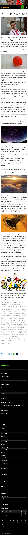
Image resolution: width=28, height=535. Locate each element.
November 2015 (4, 463)
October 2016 (4, 449)
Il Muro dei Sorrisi (5, 376)
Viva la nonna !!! (4, 408)
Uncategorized (4, 481)
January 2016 (4, 457)
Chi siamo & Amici (5, 384)
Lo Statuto (3, 370)
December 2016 (4, 447)
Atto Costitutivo (5, 368)
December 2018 (4, 431)
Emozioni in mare (4, 410)
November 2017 (4, 439)
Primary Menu (26, 7)
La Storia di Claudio (6, 365)
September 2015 (5, 468)
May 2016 (3, 452)
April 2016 (3, 455)
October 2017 (4, 441)
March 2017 (3, 444)
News (2, 381)
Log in (2, 490)
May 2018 (3, 436)
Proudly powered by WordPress (7, 533)
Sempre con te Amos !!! (6, 402)
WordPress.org (4, 498)
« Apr (2, 526)
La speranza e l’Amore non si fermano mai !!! (11, 405)
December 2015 (4, 460)
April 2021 (3, 428)
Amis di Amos (5, 7)
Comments (4, 496)
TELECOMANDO (4, 379)
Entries (3, 493)
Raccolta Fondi (4, 373)
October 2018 (4, 433)
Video (2, 387)
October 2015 (4, 466)
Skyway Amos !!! (5, 413)
